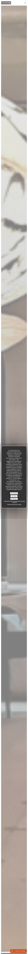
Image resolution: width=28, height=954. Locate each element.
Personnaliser (14, 498)
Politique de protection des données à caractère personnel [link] (14, 502)
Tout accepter (14, 493)
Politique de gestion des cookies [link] (14, 504)
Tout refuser (14, 496)
